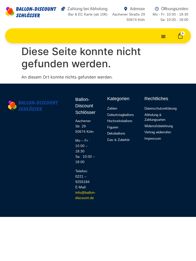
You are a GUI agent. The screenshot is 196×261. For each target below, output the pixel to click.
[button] (163, 36)
